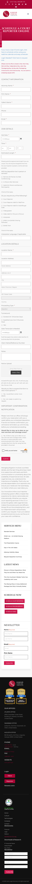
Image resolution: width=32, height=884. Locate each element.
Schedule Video (11, 611)
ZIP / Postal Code (6, 294)
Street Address (6, 266)
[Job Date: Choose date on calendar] (21, 139)
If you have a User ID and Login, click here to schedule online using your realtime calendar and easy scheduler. (14, 52)
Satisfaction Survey (10, 836)
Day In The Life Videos (10, 547)
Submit (5, 459)
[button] (16, 6)
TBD (4, 325)
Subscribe (9, 663)
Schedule (7, 821)
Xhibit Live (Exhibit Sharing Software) (10, 221)
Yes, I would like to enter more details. (11, 395)
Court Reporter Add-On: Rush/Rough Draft (13, 206)
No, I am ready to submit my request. (11, 400)
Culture (6, 815)
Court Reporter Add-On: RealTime (13, 202)
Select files (16, 372)
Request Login (9, 785)
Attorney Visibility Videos (11, 552)
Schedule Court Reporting (14, 601)
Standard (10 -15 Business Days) (13, 317)
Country (3, 302)
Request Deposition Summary (13, 556)
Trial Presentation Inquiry (11, 543)
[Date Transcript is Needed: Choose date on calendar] (21, 332)
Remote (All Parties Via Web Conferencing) (11, 178)
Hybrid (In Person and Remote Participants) (11, 186)
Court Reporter (8, 199)
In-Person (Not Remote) (10, 182)
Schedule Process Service (14, 606)
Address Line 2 (6, 273)
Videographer (7, 211)
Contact (6, 824)
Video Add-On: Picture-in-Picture (13, 214)
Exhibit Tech (7, 225)
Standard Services (9, 531)
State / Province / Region (9, 287)
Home (6, 813)
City (2, 280)
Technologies (8, 818)
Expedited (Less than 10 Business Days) (12, 321)
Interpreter (6, 217)
